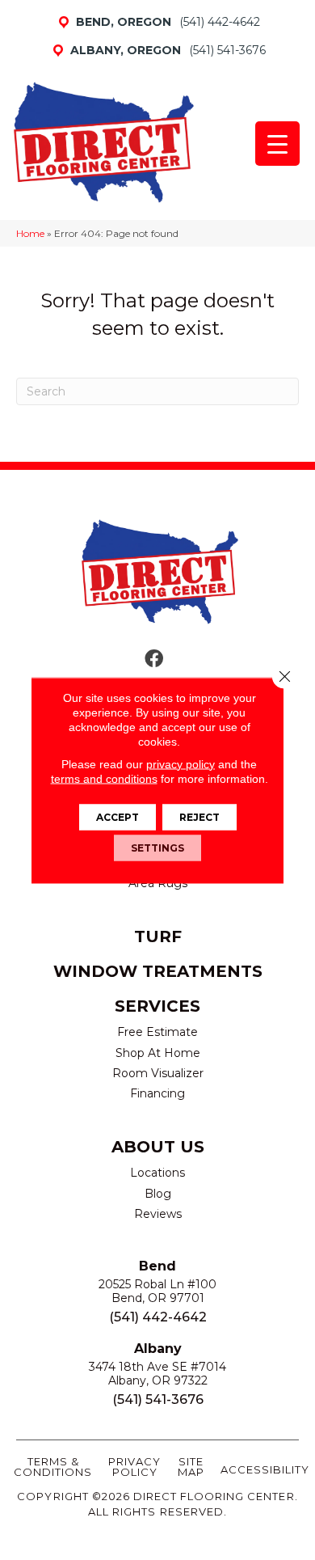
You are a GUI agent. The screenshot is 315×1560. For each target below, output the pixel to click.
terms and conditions (104, 778)
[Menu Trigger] (277, 143)
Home (30, 233)
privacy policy (180, 763)
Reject (199, 816)
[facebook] (154, 659)
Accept (117, 816)
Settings (157, 847)
